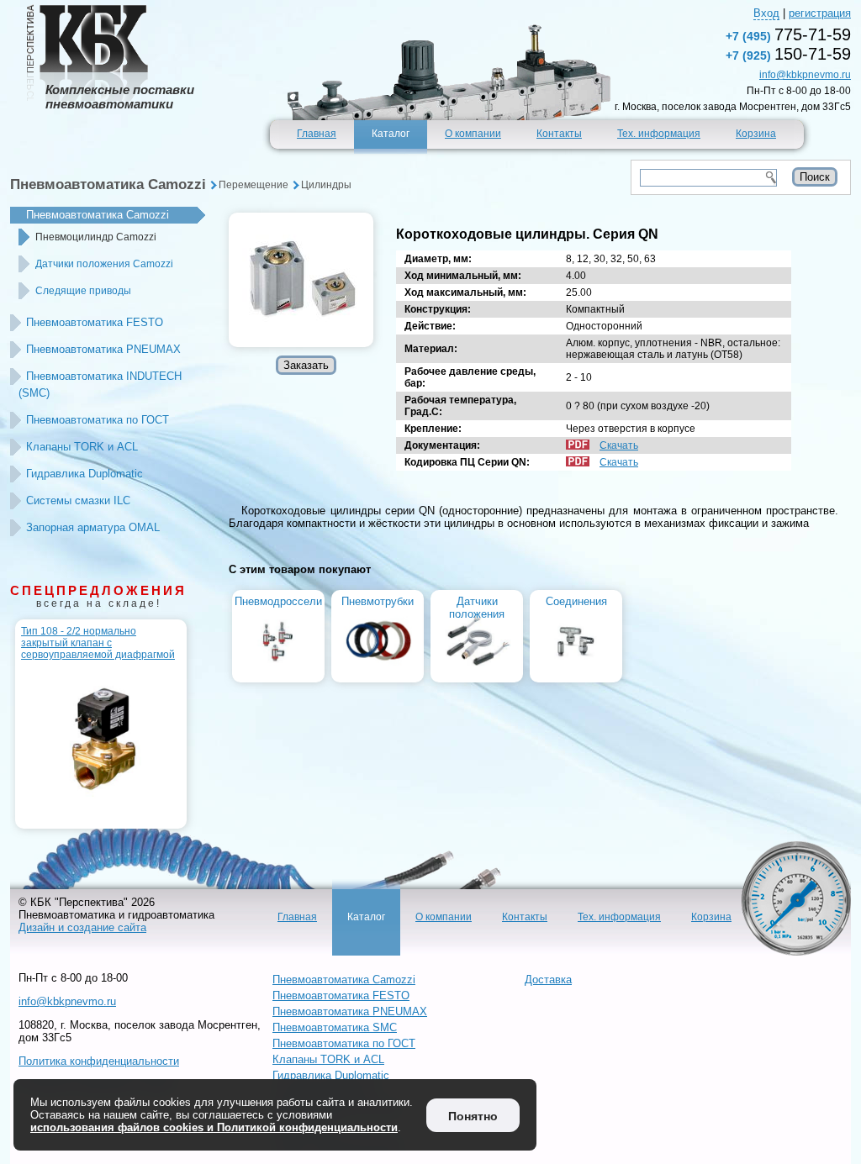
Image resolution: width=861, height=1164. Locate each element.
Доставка (548, 979)
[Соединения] (576, 672)
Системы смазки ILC (78, 500)
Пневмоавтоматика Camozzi (108, 184)
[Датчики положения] (477, 672)
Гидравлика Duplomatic (84, 473)
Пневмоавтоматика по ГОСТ (97, 419)
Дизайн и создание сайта (82, 927)
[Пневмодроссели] (279, 672)
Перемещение (253, 185)
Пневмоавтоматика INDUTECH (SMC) (100, 384)
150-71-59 (788, 54)
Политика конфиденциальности (98, 1061)
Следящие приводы (83, 291)
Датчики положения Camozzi (104, 264)
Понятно (473, 1116)
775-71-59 (788, 34)
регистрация (820, 13)
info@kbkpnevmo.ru (805, 75)
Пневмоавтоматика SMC (334, 1027)
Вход (766, 13)
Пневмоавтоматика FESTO (94, 322)
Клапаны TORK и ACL (82, 446)
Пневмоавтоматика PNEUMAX (103, 349)
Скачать (619, 445)
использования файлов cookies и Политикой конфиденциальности (214, 1127)
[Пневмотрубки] (378, 672)
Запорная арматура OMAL (93, 527)
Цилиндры (326, 185)
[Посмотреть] (301, 280)
